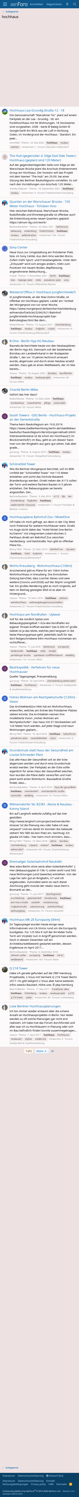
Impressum (9, 1475)
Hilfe (51, 1484)
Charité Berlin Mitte (24, 389)
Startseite (61, 1484)
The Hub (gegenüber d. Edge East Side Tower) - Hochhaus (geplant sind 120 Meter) (43, 158)
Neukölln (59, 910)
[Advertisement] (39, 63)
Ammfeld (14, 142)
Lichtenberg (67, 997)
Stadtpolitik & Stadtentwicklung (27, 1043)
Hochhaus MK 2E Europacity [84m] (35, 919)
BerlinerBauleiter (19, 226)
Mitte (21, 381)
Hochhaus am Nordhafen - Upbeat (35, 614)
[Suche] (74, 4)
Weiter (40, 1051)
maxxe (13, 373)
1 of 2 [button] (29, 1051)
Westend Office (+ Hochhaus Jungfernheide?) (43, 292)
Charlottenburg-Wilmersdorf (33, 332)
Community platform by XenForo (32, 1491)
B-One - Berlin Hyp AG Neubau (32, 341)
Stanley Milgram (18, 188)
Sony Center (19, 247)
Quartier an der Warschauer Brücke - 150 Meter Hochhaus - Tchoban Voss (40, 203)
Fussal (13, 275)
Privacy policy (38, 1484)
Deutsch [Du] (56, 1475)
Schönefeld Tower (22, 464)
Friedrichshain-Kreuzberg (59, 192)
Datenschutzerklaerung (31, 1475)
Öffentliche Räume (45, 284)
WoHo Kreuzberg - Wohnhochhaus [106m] (41, 566)
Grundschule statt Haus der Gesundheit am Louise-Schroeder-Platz (41, 752)
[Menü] (5, 4)
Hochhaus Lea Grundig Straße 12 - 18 (37, 110)
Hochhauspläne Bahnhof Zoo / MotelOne (40, 517)
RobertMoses (17, 324)
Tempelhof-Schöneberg (48, 456)
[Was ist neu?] (67, 4)
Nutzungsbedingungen (15, 1484)
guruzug (14, 452)
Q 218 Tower (19, 968)
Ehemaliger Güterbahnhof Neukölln (36, 861)
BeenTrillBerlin (17, 989)
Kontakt (50, 1480)
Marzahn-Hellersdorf (57, 147)
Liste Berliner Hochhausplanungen (35, 1006)
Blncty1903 (15, 549)
